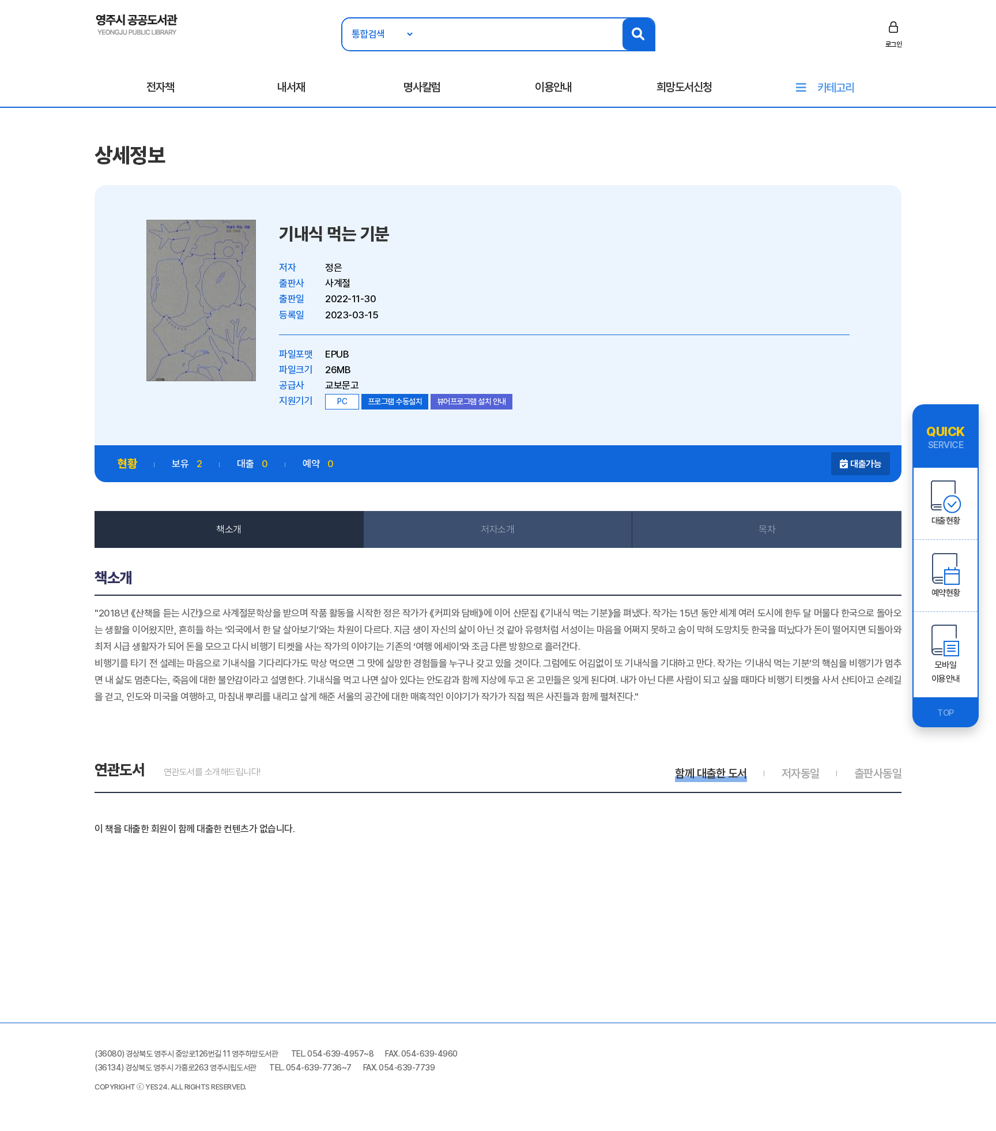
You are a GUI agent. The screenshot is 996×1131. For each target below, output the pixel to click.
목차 (767, 529)
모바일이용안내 (945, 672)
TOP (945, 713)
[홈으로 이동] (137, 23)
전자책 (160, 87)
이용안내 (553, 87)
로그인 (893, 44)
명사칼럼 (421, 87)
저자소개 (497, 529)
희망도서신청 (684, 87)
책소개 (229, 529)
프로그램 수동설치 (395, 401)
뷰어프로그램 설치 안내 (471, 401)
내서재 (291, 87)
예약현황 (945, 593)
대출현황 (945, 521)
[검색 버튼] (638, 34)
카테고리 (835, 88)
